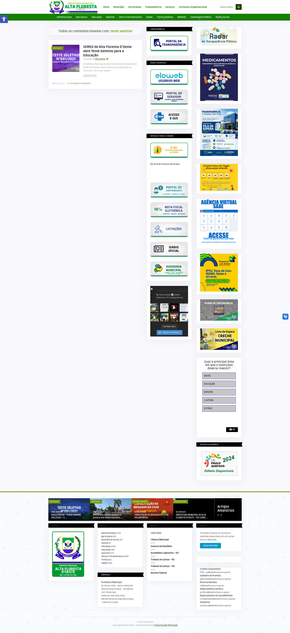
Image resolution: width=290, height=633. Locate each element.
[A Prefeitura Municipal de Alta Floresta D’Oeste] (154, 317)
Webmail (181, 17)
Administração (64, 17)
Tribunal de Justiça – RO (163, 566)
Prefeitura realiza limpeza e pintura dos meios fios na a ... (107, 516)
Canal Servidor (210, 545)
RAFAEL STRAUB (140, 512)
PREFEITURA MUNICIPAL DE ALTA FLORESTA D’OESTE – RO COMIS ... (192, 516)
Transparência (153, 7)
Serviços (170, 7)
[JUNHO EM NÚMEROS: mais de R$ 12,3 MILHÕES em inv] (174, 307)
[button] (4, 19)
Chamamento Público (200, 17)
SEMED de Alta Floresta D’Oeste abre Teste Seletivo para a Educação (107, 51)
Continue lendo (90, 75)
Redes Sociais (223, 17)
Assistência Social (110, 539)
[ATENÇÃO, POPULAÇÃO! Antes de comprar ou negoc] (184, 317)
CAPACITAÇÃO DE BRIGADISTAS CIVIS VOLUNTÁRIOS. (151, 516)
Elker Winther (100, 59)
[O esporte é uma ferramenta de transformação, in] (164, 317)
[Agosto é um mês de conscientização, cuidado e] (164, 307)
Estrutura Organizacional (193, 7)
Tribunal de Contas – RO (163, 559)
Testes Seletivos (165, 17)
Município (118, 7)
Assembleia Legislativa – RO (165, 553)
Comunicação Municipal (166, 625)
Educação (97, 17)
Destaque (57, 48)
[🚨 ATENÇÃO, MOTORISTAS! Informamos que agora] (174, 317)
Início (106, 7)
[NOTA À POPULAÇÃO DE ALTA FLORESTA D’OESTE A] (184, 307)
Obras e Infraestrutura (130, 17)
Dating (104, 543)
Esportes (110, 17)
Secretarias (134, 7)
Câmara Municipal (160, 539)
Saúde (149, 17)
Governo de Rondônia (161, 546)
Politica (105, 559)
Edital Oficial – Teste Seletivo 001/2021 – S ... (66, 516)
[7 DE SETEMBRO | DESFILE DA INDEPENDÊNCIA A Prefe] (154, 307)
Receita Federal (159, 573)
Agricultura (81, 17)
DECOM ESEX (181, 512)
